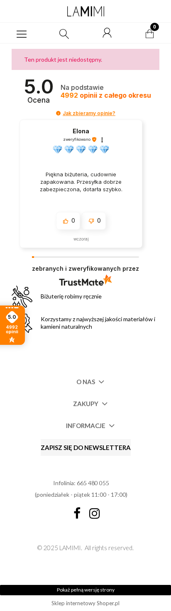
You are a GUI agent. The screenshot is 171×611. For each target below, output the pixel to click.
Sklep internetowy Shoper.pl (85, 603)
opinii (106, 95)
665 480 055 (93, 482)
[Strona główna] (85, 11)
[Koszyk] (150, 33)
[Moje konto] (107, 33)
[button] (22, 33)
